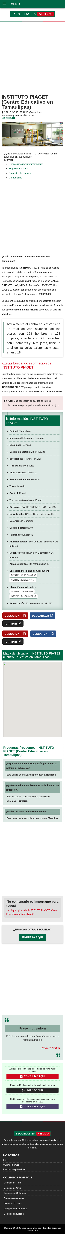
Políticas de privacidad (14, 1169)
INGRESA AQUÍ (35, 1090)
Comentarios (15, 177)
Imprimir (11, 623)
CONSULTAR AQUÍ (34, 1076)
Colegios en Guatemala (15, 1208)
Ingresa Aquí (32, 937)
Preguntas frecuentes (20, 173)
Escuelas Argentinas (14, 1198)
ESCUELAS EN (32, 14)
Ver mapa (7, 117)
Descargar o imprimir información (26, 164)
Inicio (5, 1160)
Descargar (13, 615)
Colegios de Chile (12, 1188)
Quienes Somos (11, 1165)
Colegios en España (14, 1213)
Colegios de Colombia (15, 1193)
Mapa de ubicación (18, 168)
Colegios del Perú (12, 1182)
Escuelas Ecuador (13, 1203)
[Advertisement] (32, 57)
